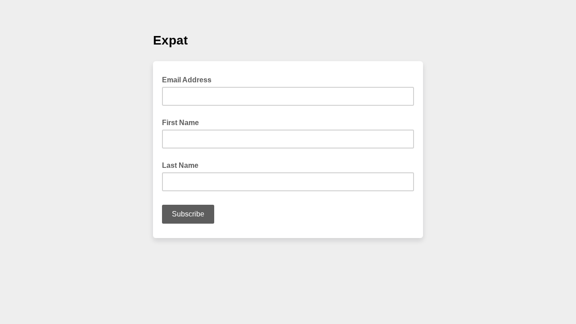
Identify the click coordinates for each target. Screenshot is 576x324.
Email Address (189, 79)
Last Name (180, 165)
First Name (180, 122)
